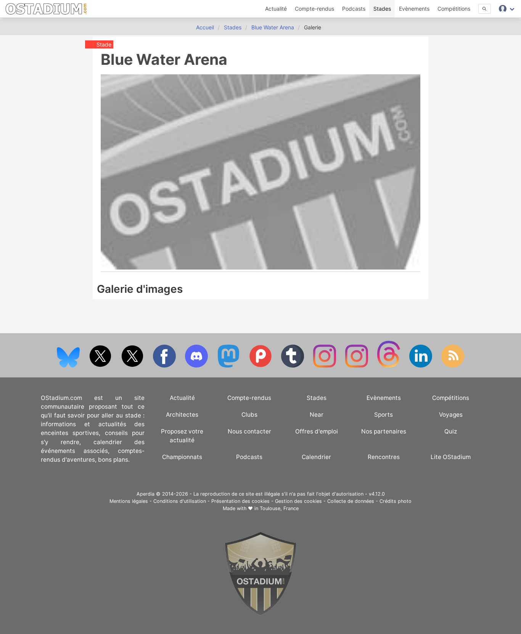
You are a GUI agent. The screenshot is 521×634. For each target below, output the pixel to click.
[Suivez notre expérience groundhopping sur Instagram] (325, 366)
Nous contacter (249, 431)
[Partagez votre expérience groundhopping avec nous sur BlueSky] (69, 366)
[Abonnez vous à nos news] (452, 366)
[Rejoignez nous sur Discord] (197, 366)
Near (316, 414)
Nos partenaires (383, 431)
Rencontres (384, 457)
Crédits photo (395, 501)
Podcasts (353, 8)
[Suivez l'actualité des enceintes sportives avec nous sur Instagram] (357, 366)
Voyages (451, 414)
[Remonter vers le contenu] (260, 613)
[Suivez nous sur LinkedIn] (421, 366)
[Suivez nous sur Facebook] (165, 366)
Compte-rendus (314, 8)
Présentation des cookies (240, 501)
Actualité (276, 8)
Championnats (182, 457)
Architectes (182, 414)
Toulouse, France (279, 508)
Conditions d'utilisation (179, 501)
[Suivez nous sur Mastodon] (229, 366)
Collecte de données (350, 501)
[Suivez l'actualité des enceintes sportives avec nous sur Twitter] (133, 366)
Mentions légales (128, 501)
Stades (382, 8)
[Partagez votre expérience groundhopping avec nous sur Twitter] (101, 366)
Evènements (414, 8)
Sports (383, 414)
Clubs (249, 414)
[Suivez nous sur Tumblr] (293, 366)
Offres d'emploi (316, 431)
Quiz (450, 431)
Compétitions (453, 8)
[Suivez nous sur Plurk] (261, 366)
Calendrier (316, 457)
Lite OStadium (451, 457)
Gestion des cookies (298, 501)
